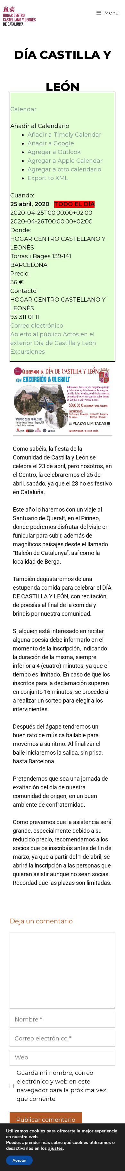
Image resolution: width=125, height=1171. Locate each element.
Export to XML (48, 178)
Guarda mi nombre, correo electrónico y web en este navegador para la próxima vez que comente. (61, 1086)
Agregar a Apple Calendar (65, 160)
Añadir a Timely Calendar (64, 134)
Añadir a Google (51, 143)
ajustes (55, 1148)
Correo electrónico (36, 325)
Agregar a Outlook (54, 152)
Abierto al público (35, 334)
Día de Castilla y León (65, 343)
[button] (39, 126)
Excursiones (27, 351)
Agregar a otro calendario (64, 169)
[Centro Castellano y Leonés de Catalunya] (19, 16)
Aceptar (19, 1160)
